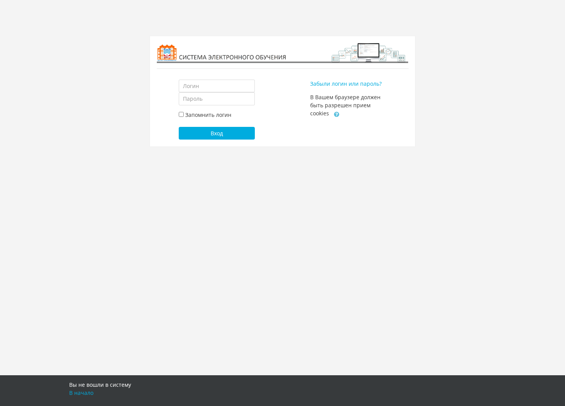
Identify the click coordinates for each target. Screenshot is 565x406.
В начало (81, 392)
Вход (217, 133)
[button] (337, 114)
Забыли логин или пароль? (346, 83)
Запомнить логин (208, 114)
